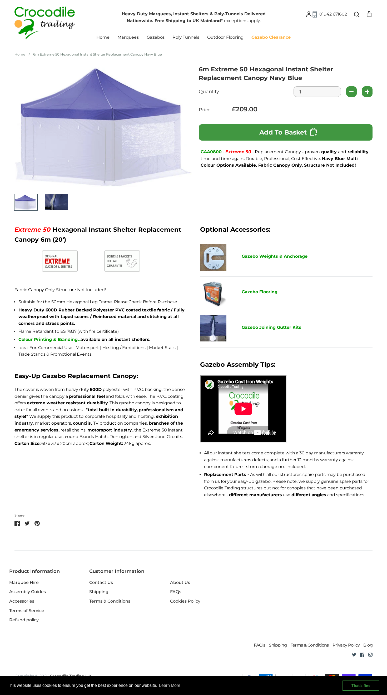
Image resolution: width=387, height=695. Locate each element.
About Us (180, 582)
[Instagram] (368, 654)
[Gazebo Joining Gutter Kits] (217, 329)
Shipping (98, 591)
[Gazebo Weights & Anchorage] (213, 269)
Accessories (21, 601)
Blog (368, 645)
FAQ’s (259, 645)
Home (103, 37)
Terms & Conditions (109, 601)
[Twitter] (352, 654)
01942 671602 (333, 14)
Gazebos (156, 37)
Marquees (128, 37)
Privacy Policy (346, 645)
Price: (205, 110)
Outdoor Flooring (225, 37)
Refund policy (24, 619)
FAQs (175, 591)
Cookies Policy (185, 601)
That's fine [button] (360, 685)
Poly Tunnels (185, 37)
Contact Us (101, 582)
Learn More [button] (169, 685)
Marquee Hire (24, 582)
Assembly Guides (27, 591)
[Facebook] (360, 654)
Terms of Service (26, 610)
